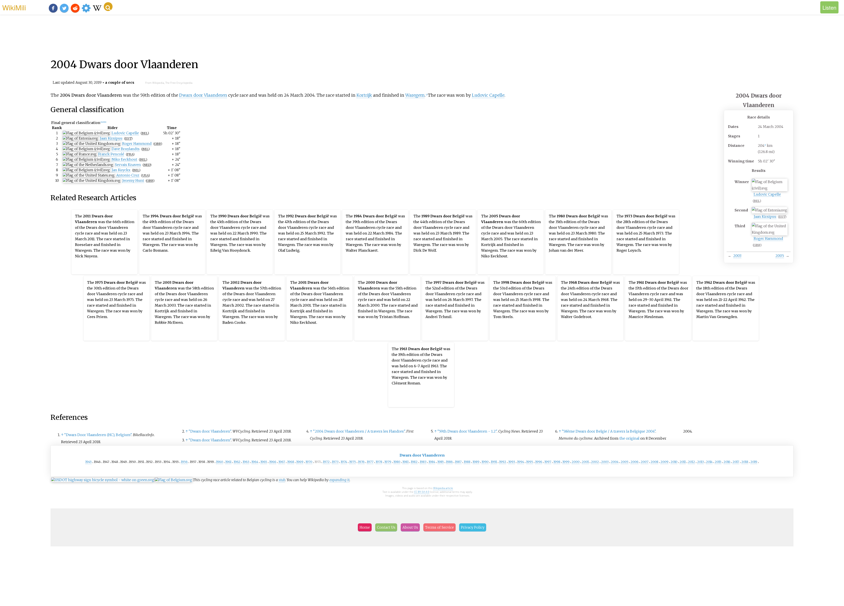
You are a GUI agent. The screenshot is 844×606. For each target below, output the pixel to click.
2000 (576, 462)
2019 (753, 462)
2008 (654, 462)
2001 (585, 462)
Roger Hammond (768, 238)
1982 (414, 462)
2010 (674, 462)
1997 (547, 462)
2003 (737, 255)
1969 (299, 462)
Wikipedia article (443, 488)
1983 (423, 462)
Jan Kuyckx (121, 170)
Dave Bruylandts (126, 149)
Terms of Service (439, 527)
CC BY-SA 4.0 (421, 492)
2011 (683, 462)
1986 (449, 462)
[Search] (108, 6)
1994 (520, 462)
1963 (246, 462)
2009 (664, 462)
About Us (410, 527)
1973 (335, 462)
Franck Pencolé (111, 154)
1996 (538, 462)
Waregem (415, 95)
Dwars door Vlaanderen (203, 95)
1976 (361, 462)
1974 (344, 462)
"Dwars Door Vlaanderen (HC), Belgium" (97, 435)
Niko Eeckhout (124, 159)
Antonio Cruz (127, 175)
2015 (718, 462)
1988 (467, 462)
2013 (700, 462)
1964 (254, 462)
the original (629, 438)
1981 (405, 462)
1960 (219, 462)
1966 (272, 462)
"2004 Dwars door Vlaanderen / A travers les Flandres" (359, 431)
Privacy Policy (472, 527)
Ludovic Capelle (767, 194)
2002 (595, 462)
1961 (228, 462)
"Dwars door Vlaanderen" (210, 431)
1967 (281, 462)
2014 (709, 462)
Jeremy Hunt (133, 180)
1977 (370, 462)
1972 (326, 462)
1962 (237, 462)
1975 (352, 462)
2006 (634, 462)
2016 (727, 462)
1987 (458, 462)
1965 (263, 462)
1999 (565, 462)
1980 (396, 462)
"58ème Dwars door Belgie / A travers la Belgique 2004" (608, 431)
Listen (829, 7)
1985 (440, 462)
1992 (502, 462)
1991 (494, 462)
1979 (387, 462)
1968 (290, 462)
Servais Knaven (128, 164)
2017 (736, 462)
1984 (432, 462)
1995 (529, 462)
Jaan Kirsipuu (765, 216)
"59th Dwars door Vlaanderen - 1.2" (467, 431)
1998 (556, 462)
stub (282, 480)
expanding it (339, 480)
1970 (309, 462)
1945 (88, 462)
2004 (614, 462)
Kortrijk (364, 95)
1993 (511, 462)
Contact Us (386, 527)
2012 (691, 462)
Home (365, 527)
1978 (379, 462)
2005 (779, 255)
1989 (476, 462)
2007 (644, 462)
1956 (184, 462)
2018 (744, 462)
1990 (485, 462)
